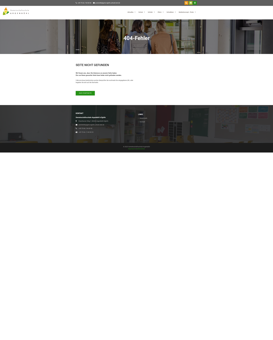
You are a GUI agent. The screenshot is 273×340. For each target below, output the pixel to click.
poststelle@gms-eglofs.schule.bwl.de (107, 3)
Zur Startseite (85, 93)
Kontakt (142, 122)
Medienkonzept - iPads (186, 12)
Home (77, 49)
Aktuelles (130, 12)
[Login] (186, 3)
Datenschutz (140, 149)
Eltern (160, 12)
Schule (140, 12)
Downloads (143, 118)
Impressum (132, 149)
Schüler (150, 12)
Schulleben (170, 12)
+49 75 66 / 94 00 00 (84, 3)
